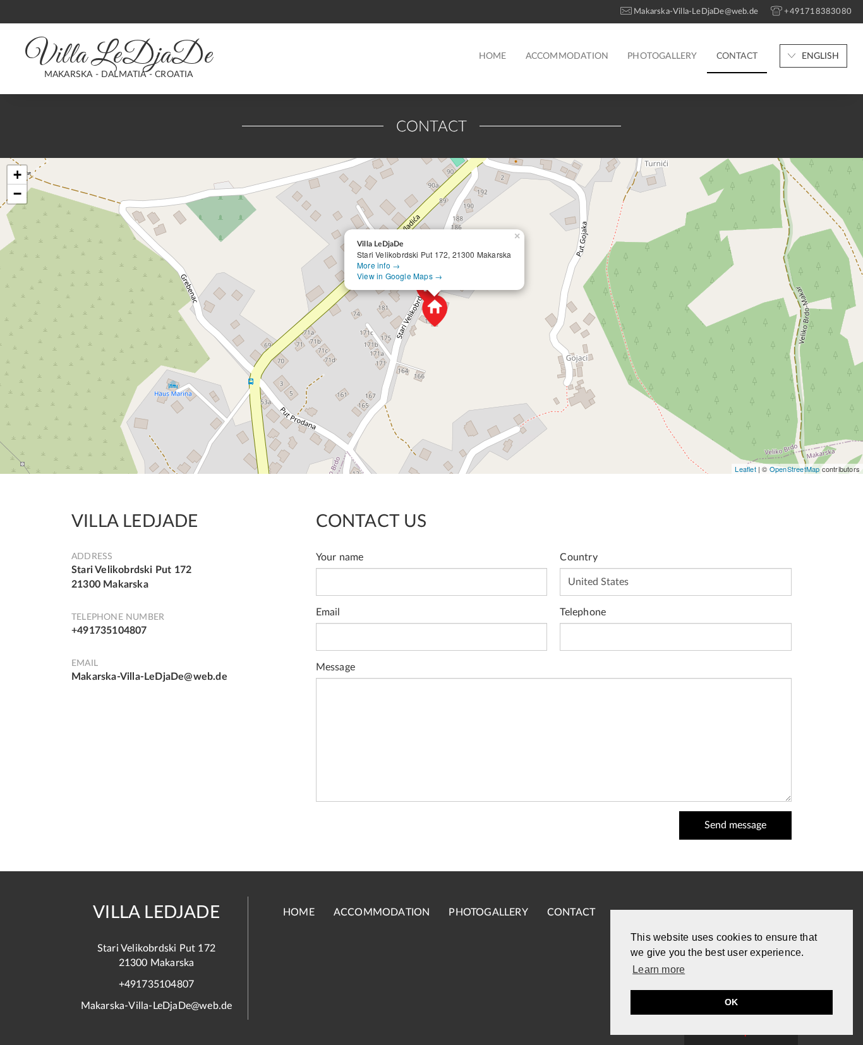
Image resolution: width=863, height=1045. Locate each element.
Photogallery (662, 56)
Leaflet (745, 469)
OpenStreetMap (794, 469)
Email (328, 612)
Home (493, 56)
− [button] (17, 194)
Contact (736, 56)
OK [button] (731, 1002)
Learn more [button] (658, 969)
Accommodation (567, 56)
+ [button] (17, 175)
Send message (735, 825)
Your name (340, 557)
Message (335, 667)
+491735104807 (109, 630)
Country (578, 557)
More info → (378, 265)
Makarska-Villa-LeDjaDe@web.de (149, 677)
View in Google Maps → (399, 275)
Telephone (583, 612)
